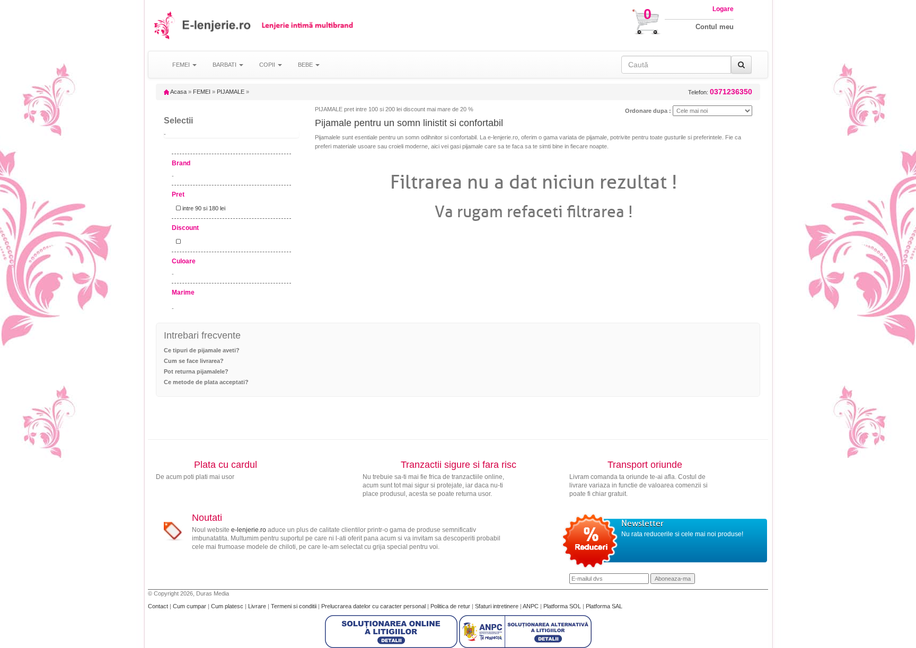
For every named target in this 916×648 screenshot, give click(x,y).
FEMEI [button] (181, 64)
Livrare (258, 606)
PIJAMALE (230, 91)
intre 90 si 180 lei (203, 208)
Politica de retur (451, 606)
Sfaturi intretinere (497, 606)
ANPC (531, 606)
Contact (159, 606)
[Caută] (741, 65)
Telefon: (720, 92)
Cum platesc (228, 606)
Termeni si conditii (294, 606)
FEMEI (201, 91)
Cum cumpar (190, 606)
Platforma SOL (562, 606)
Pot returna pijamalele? (196, 371)
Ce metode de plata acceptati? (206, 382)
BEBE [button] (306, 64)
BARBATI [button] (225, 64)
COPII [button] (268, 64)
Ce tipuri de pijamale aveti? (202, 350)
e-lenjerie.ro (248, 530)
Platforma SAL (604, 606)
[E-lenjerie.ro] (165, 25)
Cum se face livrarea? (194, 361)
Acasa (178, 91)
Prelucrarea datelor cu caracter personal (374, 606)
